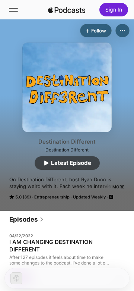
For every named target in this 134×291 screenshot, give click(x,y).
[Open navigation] (13, 9)
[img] (66, 9)
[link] (26, 219)
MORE (118, 187)
